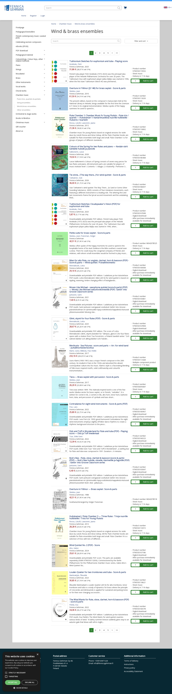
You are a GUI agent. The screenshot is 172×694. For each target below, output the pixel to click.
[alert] (21, 671)
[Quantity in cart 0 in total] (125, 8)
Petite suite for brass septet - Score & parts (89, 233)
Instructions (129, 664)
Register (33, 15)
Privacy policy (129, 668)
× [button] (37, 654)
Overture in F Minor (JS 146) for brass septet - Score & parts (97, 88)
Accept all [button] (12, 682)
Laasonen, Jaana (88, 123)
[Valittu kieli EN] (165, 7)
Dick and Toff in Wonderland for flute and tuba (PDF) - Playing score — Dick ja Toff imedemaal (98, 432)
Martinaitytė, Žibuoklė (78, 575)
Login (42, 15)
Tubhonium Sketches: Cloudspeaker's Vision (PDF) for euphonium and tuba (94, 205)
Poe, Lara (73, 407)
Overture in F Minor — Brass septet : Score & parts (93, 489)
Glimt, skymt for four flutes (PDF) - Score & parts (92, 318)
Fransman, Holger (88, 236)
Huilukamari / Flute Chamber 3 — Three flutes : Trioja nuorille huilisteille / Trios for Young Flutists (98, 517)
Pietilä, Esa (73, 605)
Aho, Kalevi (73, 548)
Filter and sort (140, 41)
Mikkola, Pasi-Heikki (88, 351)
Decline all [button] (29, 682)
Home (23, 15)
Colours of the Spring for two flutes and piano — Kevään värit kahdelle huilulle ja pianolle (98, 147)
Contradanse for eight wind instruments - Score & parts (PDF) (98, 403)
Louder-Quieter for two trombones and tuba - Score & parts (97, 572)
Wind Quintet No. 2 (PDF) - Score (84, 545)
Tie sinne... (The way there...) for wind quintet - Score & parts (97, 174)
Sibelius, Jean (74, 91)
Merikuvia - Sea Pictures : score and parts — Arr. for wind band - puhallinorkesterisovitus (98, 346)
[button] (118, 7)
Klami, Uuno (74, 351)
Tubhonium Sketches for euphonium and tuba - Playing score (98, 61)
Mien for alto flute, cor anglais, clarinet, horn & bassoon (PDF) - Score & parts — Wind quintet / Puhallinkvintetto (99, 261)
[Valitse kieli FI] (170, 7)
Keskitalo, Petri (75, 64)
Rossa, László (75, 123)
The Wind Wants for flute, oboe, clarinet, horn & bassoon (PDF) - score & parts (99, 600)
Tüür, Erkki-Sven (75, 436)
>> (117, 53)
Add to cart (148, 80)
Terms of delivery (131, 661)
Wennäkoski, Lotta (77, 265)
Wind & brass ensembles (85, 24)
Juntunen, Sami (75, 295)
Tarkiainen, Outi (75, 178)
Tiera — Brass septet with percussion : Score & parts (94, 377)
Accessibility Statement (133, 671)
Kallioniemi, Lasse (76, 152)
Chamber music (65, 24)
